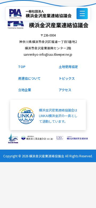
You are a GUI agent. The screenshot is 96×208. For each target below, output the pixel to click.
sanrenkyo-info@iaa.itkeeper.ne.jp (47, 54)
